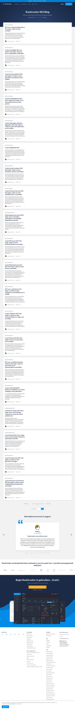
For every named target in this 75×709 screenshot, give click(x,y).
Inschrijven (69, 4)
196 (33, 503)
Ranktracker (7, 4)
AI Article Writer (30, 646)
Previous (26, 503)
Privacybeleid (48, 635)
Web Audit (29, 639)
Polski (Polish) (49, 664)
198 (38, 503)
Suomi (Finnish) (49, 681)
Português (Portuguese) (50, 665)
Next (49, 503)
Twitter (15, 634)
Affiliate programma (30, 656)
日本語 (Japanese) (49, 660)
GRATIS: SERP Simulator (31, 647)
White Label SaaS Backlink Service (33, 652)
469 (47, 503)
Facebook (2, 634)
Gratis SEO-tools (30, 663)
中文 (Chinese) (49, 671)
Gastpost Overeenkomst (31, 664)
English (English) (49, 651)
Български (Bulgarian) (50, 672)
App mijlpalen (48, 645)
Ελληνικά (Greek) (49, 678)
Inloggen (62, 4)
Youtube (6, 634)
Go (42, 508)
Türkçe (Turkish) (49, 669)
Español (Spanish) (49, 655)
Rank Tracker (29, 633)
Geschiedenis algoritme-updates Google (34, 666)
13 (48, 552)
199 (40, 503)
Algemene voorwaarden (50, 633)
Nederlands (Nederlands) (51, 662)
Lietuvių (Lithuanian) (50, 686)
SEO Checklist (29, 644)
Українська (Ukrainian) (50, 695)
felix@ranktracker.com (64, 646)
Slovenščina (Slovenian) (50, 693)
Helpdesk (48, 647)
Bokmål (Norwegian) (50, 699)
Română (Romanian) (50, 690)
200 (42, 503)
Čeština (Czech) (49, 674)
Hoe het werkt (24, 4)
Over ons (61, 636)
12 (46, 552)
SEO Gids (28, 661)
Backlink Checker (30, 640)
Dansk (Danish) (49, 676)
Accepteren (5, 706)
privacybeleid (11, 703)
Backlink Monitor (30, 642)
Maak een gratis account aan (37, 587)
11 (44, 552)
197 (35, 503)
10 (42, 552)
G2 (23, 634)
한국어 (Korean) (49, 697)
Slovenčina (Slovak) (49, 692)
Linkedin (19, 634)
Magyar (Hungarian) (50, 683)
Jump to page (33, 508)
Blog (33, 4)
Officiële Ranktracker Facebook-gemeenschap (11, 634)
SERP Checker (29, 637)
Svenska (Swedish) (49, 667)
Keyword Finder (30, 635)
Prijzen (29, 4)
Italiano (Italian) (49, 658)
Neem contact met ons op (64, 634)
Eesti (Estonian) (49, 679)
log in (35, 589)
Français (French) (49, 656)
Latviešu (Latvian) (49, 688)
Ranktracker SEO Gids (38, 17)
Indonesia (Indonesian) (50, 685)
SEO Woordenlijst (30, 659)
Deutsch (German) (49, 653)
